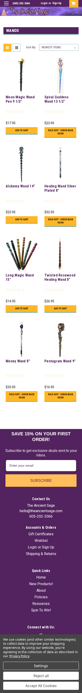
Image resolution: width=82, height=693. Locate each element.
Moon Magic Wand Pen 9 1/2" (20, 99)
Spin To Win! (41, 610)
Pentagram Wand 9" (60, 361)
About (41, 590)
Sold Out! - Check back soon (60, 132)
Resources (41, 603)
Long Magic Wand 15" (20, 277)
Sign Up (57, 3)
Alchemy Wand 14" (20, 186)
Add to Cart (21, 130)
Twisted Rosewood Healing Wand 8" (59, 277)
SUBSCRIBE (41, 480)
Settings (41, 665)
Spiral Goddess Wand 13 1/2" (56, 99)
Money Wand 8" (18, 361)
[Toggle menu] (6, 6)
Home (41, 577)
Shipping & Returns (41, 554)
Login (44, 3)
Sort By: (31, 47)
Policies (41, 597)
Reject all (41, 675)
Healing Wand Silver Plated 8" (60, 188)
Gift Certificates (41, 534)
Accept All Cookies (41, 685)
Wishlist (41, 540)
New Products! (41, 584)
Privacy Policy (19, 656)
